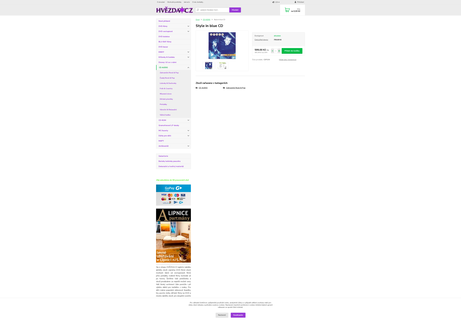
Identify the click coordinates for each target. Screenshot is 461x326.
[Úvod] (174, 10)
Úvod (198, 20)
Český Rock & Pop (167, 78)
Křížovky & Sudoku (167, 57)
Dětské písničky (166, 99)
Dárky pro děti (165, 136)
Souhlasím (238, 315)
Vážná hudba (165, 115)
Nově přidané (164, 21)
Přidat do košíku (292, 51)
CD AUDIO (163, 67)
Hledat (235, 10)
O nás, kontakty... (198, 2)
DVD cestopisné (166, 31)
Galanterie (163, 156)
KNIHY (161, 52)
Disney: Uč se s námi (167, 62)
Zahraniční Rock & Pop (169, 73)
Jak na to (187, 2)
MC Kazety (163, 130)
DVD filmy (163, 26)
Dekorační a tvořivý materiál (171, 166)
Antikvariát (164, 146)
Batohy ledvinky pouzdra (169, 161)
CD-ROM (162, 120)
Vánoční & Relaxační (168, 110)
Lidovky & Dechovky (168, 83)
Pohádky (163, 104)
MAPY (161, 141)
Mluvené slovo (166, 94)
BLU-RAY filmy (165, 42)
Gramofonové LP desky (169, 125)
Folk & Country (166, 88)
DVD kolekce (164, 36)
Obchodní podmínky (174, 2)
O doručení (161, 2)
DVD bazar (163, 47)
